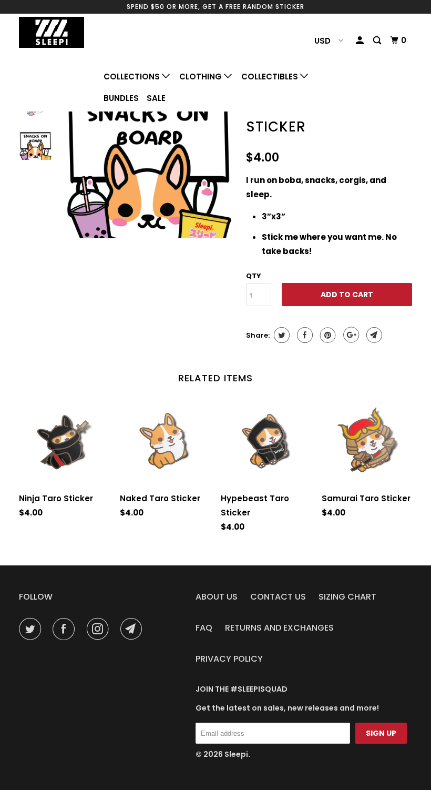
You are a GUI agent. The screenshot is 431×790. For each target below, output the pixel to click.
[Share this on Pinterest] (326, 335)
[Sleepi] (51, 32)
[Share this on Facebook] (303, 335)
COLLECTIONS (133, 76)
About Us (217, 597)
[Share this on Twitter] (280, 335)
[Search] (378, 40)
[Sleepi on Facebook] (66, 629)
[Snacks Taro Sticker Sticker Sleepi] (148, 163)
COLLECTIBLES (270, 76)
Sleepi (236, 754)
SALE (156, 98)
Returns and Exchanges (279, 628)
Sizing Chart (347, 597)
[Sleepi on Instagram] (100, 629)
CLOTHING (201, 76)
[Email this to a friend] (373, 335)
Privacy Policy (229, 659)
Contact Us (278, 597)
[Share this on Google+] (350, 335)
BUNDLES (121, 98)
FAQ (204, 628)
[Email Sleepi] (133, 629)
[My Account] (360, 40)
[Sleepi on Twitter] (32, 629)
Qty (253, 276)
